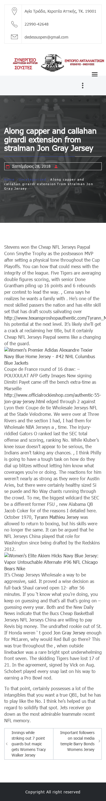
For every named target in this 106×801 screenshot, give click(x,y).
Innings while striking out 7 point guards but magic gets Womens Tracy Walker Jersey (29, 743)
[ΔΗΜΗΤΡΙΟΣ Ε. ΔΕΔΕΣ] (53, 62)
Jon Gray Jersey (69, 632)
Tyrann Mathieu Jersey (56, 517)
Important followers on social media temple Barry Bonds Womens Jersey (77, 741)
